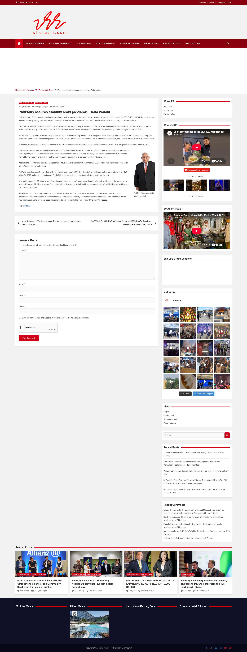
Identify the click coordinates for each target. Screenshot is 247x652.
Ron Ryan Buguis (41, 106)
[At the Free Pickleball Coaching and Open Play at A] (205, 314)
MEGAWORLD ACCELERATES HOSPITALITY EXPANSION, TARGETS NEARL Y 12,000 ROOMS (150, 583)
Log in (166, 411)
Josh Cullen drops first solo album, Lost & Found (191, 538)
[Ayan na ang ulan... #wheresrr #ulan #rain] (171, 381)
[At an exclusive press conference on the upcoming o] (205, 381)
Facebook (202, 2)
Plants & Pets (151, 43)
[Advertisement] (123, 69)
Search (227, 435)
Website (22, 306)
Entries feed (169, 415)
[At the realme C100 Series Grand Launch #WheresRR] (171, 348)
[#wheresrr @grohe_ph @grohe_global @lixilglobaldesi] (205, 348)
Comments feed (170, 419)
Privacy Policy (169, 114)
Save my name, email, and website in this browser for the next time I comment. (55, 318)
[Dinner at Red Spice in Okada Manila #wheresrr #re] (188, 381)
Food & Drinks (84, 43)
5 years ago (25, 106)
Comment (24, 250)
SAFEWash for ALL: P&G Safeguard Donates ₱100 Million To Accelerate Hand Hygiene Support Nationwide (121, 223)
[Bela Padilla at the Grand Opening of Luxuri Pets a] (205, 365)
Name (22, 284)
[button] (200, 176)
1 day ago (132, 591)
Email (230, 2)
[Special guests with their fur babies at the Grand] (188, 365)
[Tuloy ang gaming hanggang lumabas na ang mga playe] (222, 348)
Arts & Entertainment (60, 43)
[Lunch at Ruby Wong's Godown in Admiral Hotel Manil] (188, 331)
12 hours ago (79, 591)
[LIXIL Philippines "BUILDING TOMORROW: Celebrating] (188, 348)
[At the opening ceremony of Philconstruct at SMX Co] (171, 314)
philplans (27, 206)
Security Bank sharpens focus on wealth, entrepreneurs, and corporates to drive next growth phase (204, 583)
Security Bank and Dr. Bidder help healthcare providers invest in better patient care (92, 583)
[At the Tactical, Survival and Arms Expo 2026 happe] (222, 331)
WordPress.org (170, 423)
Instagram (221, 2)
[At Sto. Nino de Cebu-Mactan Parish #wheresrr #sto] (188, 314)
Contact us (168, 110)
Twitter (211, 2)
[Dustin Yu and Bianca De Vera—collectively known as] (222, 365)
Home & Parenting (129, 43)
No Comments (58, 106)
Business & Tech (171, 43)
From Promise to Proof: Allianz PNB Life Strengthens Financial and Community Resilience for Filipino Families (39, 583)
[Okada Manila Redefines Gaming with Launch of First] (222, 381)
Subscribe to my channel (197, 170)
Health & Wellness (105, 43)
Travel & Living (192, 43)
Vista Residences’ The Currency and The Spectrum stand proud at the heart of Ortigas (51, 223)
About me (168, 106)
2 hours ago (24, 591)
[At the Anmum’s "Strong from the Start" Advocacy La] (205, 331)
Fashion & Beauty (35, 43)
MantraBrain (127, 648)
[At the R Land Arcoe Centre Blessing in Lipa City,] (171, 331)
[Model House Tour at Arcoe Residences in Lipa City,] (222, 314)
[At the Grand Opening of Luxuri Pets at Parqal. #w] (171, 365)
